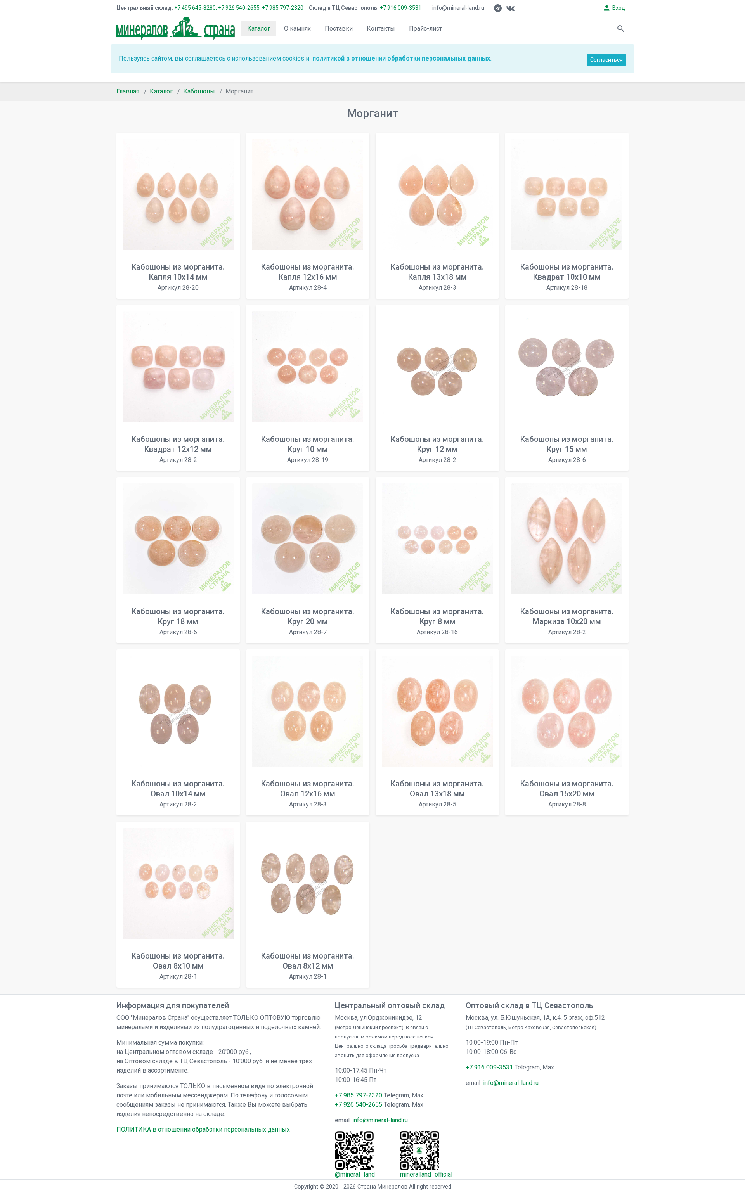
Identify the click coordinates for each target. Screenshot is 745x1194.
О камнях (297, 28)
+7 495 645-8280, (195, 8)
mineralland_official (426, 1174)
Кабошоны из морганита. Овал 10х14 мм (178, 793)
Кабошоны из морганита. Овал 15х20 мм (566, 793)
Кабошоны (199, 91)
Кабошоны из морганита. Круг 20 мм (307, 621)
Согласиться (606, 60)
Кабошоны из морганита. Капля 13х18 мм (437, 276)
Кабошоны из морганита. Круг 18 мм (178, 621)
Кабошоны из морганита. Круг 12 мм (437, 449)
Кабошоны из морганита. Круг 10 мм (307, 449)
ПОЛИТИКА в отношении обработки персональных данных (203, 1129)
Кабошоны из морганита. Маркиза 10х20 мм (566, 621)
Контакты (381, 28)
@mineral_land (355, 1174)
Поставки (339, 28)
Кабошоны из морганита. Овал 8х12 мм (307, 965)
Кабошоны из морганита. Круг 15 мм (566, 449)
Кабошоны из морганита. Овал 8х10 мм (178, 965)
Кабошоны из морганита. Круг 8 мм (437, 621)
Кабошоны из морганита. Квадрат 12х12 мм (178, 449)
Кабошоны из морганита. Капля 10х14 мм (178, 276)
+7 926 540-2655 (358, 1104)
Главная (127, 91)
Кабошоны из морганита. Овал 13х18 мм (437, 793)
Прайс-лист (425, 28)
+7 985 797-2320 (282, 8)
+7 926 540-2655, (239, 8)
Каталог (258, 28)
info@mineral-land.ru (458, 8)
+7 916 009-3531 (400, 8)
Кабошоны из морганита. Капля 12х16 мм (307, 276)
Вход (614, 8)
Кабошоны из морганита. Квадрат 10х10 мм (566, 276)
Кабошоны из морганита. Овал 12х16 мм (307, 793)
